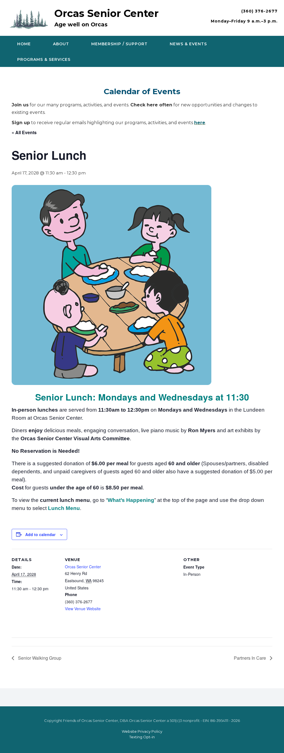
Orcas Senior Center (106, 13)
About (61, 43)
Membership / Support (119, 43)
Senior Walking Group (39, 658)
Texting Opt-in (142, 737)
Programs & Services (43, 59)
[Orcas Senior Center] (30, 18)
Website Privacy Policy (142, 731)
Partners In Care (250, 658)
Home (24, 43)
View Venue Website (83, 608)
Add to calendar (40, 534)
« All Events (24, 132)
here (199, 122)
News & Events (188, 43)
